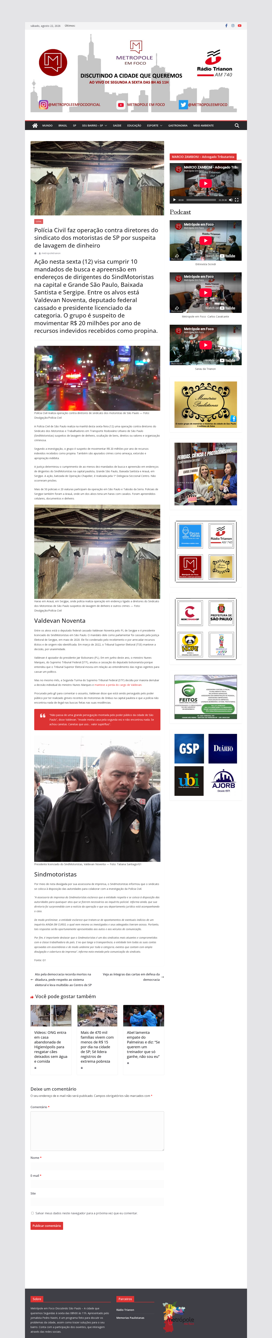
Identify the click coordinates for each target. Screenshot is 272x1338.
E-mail (36, 1176)
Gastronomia (177, 125)
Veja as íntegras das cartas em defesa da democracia (131, 977)
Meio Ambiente (203, 125)
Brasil (62, 125)
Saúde (117, 125)
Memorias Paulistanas (130, 1318)
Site (33, 1193)
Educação (134, 125)
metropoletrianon (51, 253)
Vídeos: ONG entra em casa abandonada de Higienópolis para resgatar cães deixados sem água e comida (50, 1047)
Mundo (47, 125)
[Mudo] (231, 200)
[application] (206, 183)
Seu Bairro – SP (92, 125)
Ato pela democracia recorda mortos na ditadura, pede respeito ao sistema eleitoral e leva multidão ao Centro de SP (63, 979)
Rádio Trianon (125, 1310)
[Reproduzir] (174, 200)
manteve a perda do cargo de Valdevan (118, 685)
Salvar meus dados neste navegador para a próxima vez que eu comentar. (87, 1213)
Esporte (152, 125)
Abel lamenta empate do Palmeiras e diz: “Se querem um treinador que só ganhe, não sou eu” (143, 1044)
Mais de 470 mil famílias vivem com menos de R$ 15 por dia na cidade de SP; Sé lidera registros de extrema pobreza (97, 1047)
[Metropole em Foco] (35, 125)
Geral (39, 221)
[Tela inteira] (237, 200)
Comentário (40, 1107)
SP (74, 125)
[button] (105, 125)
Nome (36, 1158)
